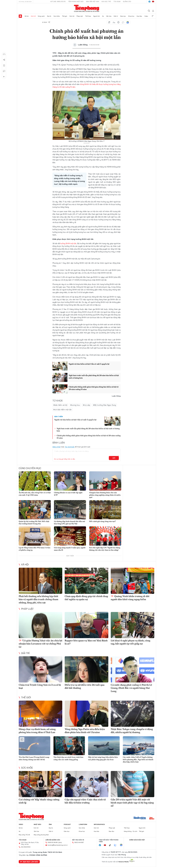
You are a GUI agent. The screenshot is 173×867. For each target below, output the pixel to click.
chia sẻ (109, 22)
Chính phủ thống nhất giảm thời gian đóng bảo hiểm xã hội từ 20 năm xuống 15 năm (93, 388)
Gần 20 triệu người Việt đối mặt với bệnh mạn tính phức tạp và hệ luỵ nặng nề (132, 802)
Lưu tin (4, 65)
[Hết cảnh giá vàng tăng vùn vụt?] (105, 509)
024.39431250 (25, 847)
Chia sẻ (4, 60)
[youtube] (153, 1)
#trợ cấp (86, 405)
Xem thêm (152, 16)
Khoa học (131, 16)
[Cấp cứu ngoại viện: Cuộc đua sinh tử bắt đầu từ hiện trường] (86, 784)
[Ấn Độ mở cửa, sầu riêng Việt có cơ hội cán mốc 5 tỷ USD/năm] (35, 481)
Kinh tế (33, 16)
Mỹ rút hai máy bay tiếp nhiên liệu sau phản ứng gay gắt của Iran (103, 758)
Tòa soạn (116, 1)
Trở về (4, 77)
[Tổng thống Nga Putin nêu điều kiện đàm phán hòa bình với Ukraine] (86, 714)
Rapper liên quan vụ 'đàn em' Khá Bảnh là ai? (86, 642)
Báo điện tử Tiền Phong (86, 8)
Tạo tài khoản (69, 447)
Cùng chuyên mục (30, 468)
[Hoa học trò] (151, 818)
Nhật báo (37, 824)
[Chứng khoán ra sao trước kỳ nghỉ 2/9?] (70, 481)
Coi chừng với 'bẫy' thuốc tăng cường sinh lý (39, 801)
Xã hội (27, 16)
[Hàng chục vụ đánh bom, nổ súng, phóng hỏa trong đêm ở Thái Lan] (40, 714)
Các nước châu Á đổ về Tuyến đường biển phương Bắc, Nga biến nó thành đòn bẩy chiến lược (138, 759)
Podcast (67, 824)
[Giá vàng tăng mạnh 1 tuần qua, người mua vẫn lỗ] (70, 536)
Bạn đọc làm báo (30, 862)
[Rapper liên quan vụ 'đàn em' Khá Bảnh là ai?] (86, 625)
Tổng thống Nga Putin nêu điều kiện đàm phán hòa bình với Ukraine (85, 731)
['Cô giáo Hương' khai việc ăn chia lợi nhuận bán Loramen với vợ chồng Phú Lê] (40, 625)
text (114, 22)
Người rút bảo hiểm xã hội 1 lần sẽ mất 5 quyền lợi (89, 364)
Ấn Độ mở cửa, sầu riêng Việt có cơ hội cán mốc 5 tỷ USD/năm (35, 493)
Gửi (114, 458)
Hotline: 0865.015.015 (58, 1)
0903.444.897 (79, 842)
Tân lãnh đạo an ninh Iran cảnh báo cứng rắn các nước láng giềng (68, 758)
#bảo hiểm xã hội (60, 405)
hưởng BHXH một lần (68, 243)
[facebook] (149, 1)
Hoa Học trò (106, 1)
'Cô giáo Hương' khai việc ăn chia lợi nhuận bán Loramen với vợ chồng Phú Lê (40, 643)
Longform (83, 824)
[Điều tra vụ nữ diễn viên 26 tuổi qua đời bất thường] (86, 669)
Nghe (4, 54)
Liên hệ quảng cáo (52, 840)
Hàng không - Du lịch (130, 831)
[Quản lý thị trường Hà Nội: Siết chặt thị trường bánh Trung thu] (35, 509)
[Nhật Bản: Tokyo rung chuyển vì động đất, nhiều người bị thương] (132, 714)
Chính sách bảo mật (137, 840)
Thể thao (88, 16)
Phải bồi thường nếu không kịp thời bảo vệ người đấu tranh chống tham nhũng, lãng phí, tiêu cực (38, 599)
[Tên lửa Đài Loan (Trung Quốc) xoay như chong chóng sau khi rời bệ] (34, 745)
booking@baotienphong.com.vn (58, 845)
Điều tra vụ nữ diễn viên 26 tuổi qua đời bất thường (84, 686)
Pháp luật (80, 16)
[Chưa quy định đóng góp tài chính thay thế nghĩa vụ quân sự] (86, 581)
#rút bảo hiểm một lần (62, 409)
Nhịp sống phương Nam (41, 835)
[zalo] (116, 845)
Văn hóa (108, 16)
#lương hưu (75, 405)
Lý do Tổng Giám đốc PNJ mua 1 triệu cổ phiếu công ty (34, 548)
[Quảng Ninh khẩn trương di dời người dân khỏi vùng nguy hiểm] (132, 581)
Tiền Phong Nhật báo (75, 1)
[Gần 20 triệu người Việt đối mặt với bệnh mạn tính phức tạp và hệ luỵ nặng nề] (132, 784)
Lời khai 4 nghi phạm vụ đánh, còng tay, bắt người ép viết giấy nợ (130, 642)
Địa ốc (49, 16)
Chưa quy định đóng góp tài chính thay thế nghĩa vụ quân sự (86, 598)
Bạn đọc (111, 831)
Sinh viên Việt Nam (92, 1)
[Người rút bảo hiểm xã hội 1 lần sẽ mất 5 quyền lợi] (59, 365)
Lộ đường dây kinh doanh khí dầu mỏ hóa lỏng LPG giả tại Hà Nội (69, 522)
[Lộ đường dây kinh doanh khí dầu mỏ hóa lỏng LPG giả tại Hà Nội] (70, 509)
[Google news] (122, 845)
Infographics (99, 824)
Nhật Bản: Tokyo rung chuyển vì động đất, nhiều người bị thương (132, 731)
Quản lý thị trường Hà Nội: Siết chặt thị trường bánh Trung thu (34, 522)
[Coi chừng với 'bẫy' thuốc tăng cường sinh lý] (40, 784)
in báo (118, 22)
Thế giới (64, 16)
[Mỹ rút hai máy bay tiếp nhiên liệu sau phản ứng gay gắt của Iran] (104, 745)
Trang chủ (20, 16)
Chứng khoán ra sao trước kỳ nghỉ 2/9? (68, 493)
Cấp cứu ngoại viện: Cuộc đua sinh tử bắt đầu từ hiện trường (85, 801)
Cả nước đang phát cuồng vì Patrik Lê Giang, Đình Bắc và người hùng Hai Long (131, 688)
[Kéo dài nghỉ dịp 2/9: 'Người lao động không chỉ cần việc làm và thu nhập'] (105, 536)
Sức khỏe (57, 16)
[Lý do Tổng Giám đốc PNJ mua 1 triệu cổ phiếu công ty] (35, 536)
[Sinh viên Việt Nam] (140, 818)
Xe (103, 16)
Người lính (96, 16)
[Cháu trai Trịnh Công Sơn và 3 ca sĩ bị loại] (40, 669)
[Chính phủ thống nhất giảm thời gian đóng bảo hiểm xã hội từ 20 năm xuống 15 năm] (59, 388)
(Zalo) (60, 842)
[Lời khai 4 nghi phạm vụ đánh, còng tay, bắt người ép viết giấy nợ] (132, 625)
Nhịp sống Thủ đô (24, 835)
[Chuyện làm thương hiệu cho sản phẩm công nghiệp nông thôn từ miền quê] (105, 481)
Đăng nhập (56, 447)
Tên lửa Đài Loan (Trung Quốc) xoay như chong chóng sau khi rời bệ (34, 758)
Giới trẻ (71, 16)
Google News (128, 22)
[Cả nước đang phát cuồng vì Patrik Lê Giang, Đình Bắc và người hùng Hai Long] (132, 669)
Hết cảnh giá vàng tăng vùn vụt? (102, 521)
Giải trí (116, 16)
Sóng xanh (41, 16)
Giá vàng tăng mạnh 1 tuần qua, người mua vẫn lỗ (69, 548)
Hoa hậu (139, 16)
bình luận (123, 22)
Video (146, 16)
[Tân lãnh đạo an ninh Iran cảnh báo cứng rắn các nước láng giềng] (69, 745)
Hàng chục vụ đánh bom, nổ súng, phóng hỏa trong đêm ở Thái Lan (37, 731)
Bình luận (4, 71)
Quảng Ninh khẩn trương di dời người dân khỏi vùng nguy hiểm (130, 598)
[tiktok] (111, 845)
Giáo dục (123, 16)
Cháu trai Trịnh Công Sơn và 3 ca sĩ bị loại (40, 686)
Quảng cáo (127, 1)
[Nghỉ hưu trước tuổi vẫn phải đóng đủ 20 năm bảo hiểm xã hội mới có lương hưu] (59, 377)
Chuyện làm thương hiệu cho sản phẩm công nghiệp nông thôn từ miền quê (105, 494)
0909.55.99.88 (53, 842)
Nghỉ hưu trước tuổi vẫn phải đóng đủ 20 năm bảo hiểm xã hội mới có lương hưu (94, 376)
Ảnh (50, 824)
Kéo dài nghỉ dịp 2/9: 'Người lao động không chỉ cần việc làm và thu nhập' (104, 548)
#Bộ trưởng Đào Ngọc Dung (104, 405)
